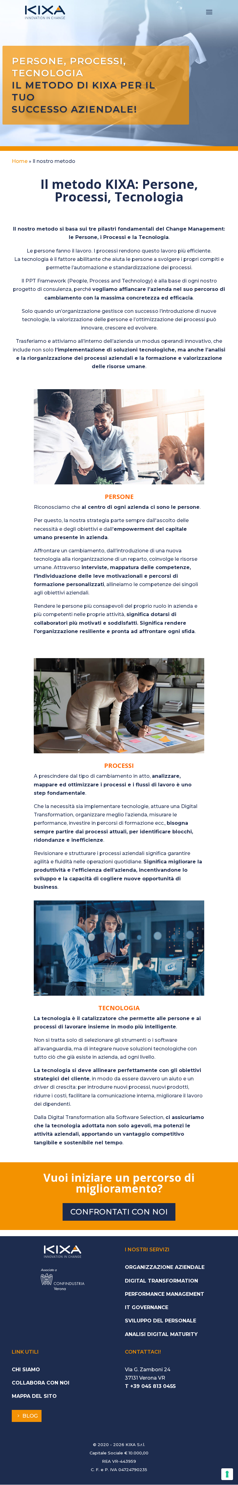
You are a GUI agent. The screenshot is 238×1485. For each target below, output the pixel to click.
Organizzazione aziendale (165, 1267)
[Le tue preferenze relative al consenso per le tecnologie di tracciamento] (227, 1474)
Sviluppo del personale (160, 1321)
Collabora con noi (40, 1383)
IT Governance (146, 1307)
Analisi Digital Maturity (161, 1334)
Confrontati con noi (119, 1211)
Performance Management (164, 1294)
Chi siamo (26, 1369)
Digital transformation (161, 1281)
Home (20, 161)
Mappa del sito (34, 1396)
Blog (30, 1416)
